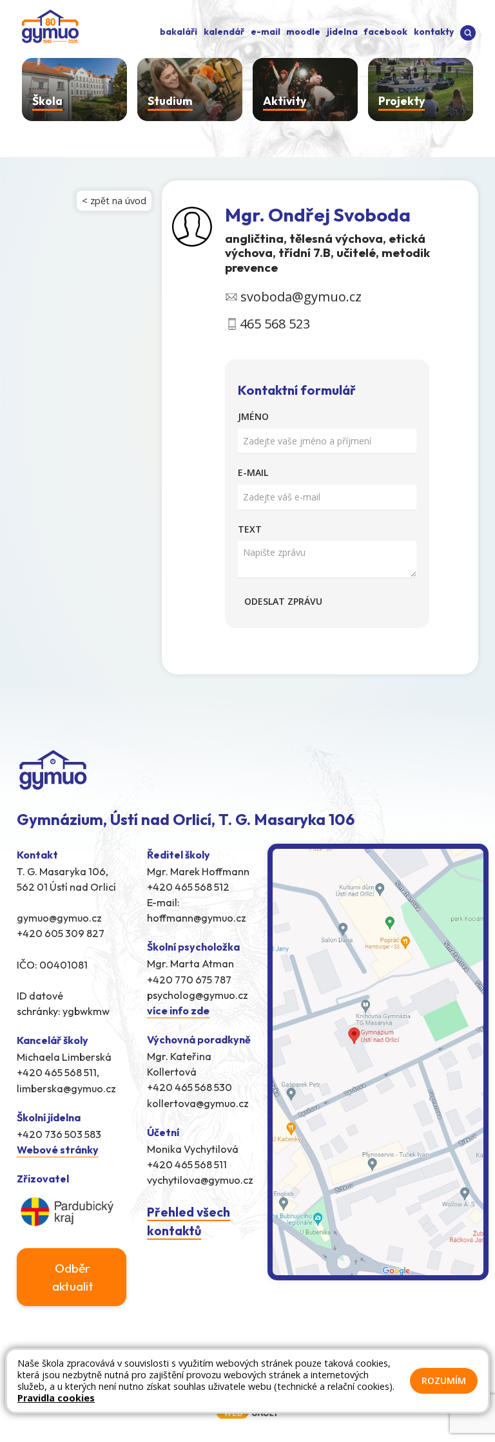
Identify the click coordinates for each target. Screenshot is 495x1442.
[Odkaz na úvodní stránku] (48, 25)
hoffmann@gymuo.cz (196, 917)
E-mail (253, 472)
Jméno (253, 416)
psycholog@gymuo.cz (197, 995)
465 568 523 (275, 323)
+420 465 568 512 (188, 886)
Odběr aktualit (72, 1277)
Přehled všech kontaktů (188, 1221)
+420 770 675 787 (189, 979)
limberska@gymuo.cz (66, 1088)
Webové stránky (58, 1149)
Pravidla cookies (56, 1398)
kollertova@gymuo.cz (198, 1103)
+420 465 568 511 (187, 1164)
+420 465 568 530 (189, 1087)
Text (250, 529)
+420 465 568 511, (58, 1072)
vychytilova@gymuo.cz (200, 1179)
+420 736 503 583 (59, 1134)
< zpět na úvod (114, 200)
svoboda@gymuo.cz (301, 296)
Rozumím (444, 1380)
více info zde (178, 1010)
